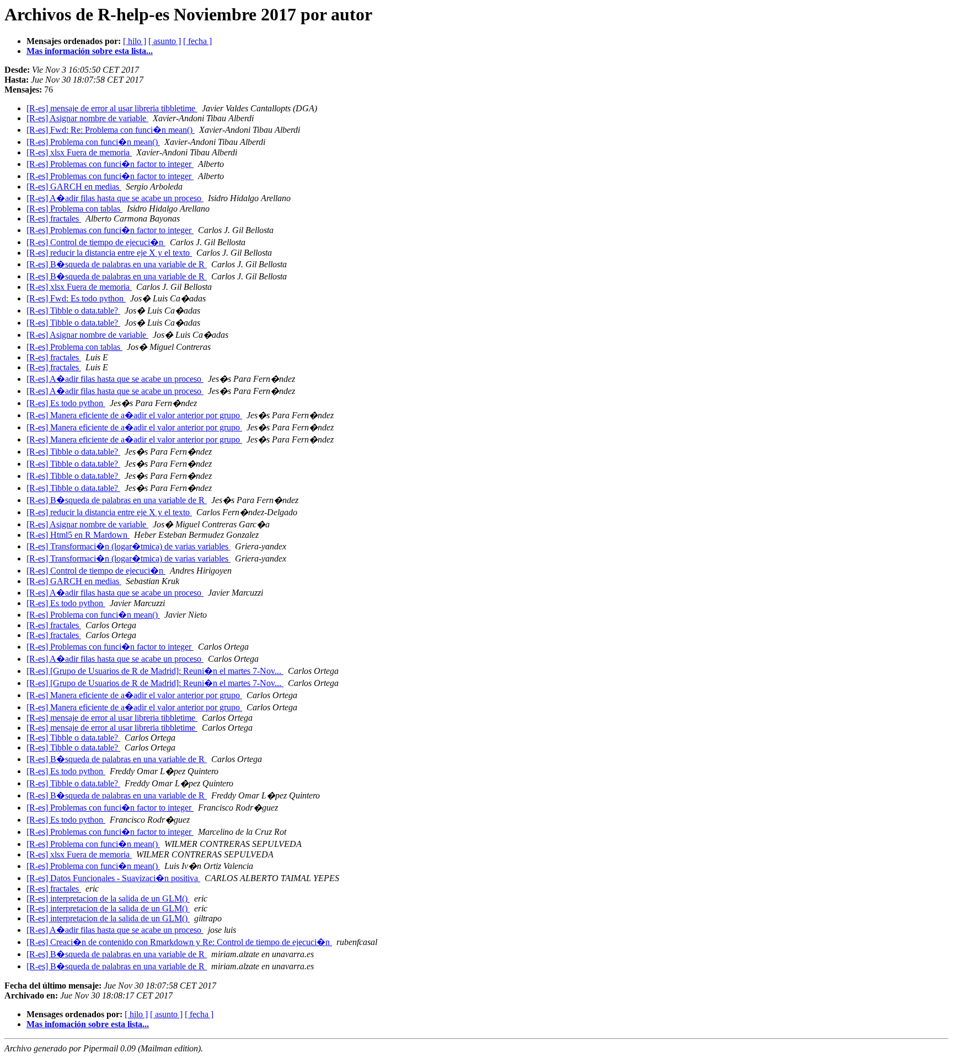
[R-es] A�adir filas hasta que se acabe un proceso (115, 198)
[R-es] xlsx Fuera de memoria (79, 152)
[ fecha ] (197, 41)
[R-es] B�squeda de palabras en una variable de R (116, 264)
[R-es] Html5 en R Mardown (78, 534)
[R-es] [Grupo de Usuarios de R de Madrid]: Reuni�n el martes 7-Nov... (154, 671)
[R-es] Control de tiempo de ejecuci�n (95, 242)
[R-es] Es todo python (65, 403)
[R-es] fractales (53, 218)
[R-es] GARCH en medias (73, 186)
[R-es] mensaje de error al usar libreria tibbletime (111, 108)
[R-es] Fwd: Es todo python (76, 298)
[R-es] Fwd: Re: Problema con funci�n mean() (110, 129)
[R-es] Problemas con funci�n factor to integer (110, 164)
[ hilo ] (134, 41)
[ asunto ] (164, 41)
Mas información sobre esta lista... (89, 51)
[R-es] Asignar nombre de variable (87, 118)
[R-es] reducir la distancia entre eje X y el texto (109, 252)
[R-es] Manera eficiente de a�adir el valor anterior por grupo (134, 415)
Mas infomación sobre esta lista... (87, 1024)
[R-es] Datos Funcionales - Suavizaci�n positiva (113, 878)
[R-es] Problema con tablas (74, 208)
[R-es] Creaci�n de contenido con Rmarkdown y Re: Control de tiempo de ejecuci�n (179, 942)
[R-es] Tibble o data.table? (73, 310)
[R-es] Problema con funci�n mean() (93, 142)
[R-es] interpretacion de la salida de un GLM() (108, 898)
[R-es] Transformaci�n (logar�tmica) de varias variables (128, 546)
